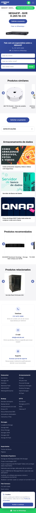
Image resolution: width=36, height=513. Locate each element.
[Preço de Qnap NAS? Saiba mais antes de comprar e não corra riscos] (18, 206)
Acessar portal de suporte (18, 358)
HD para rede (23, 380)
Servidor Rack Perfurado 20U (15, 295)
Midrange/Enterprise (7, 391)
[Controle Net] (5, 3)
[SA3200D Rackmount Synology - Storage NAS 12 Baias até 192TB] (15, 245)
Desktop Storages (24, 388)
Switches (3, 383)
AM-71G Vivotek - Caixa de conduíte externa (15, 107)
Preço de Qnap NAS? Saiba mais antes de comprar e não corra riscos (17, 219)
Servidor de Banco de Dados (12, 193)
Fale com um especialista (25, 8)
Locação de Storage (7, 425)
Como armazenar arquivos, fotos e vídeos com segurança (17, 167)
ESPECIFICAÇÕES (9, 129)
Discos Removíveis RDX (8, 411)
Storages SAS (5, 435)
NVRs (20, 406)
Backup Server (5, 404)
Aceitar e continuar (18, 504)
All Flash (21, 393)
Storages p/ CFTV (24, 404)
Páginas (3, 452)
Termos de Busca (6, 449)
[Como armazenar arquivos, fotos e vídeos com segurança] (18, 155)
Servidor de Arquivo (7, 401)
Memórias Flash (5, 385)
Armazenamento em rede (8, 406)
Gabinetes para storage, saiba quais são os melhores (16, 468)
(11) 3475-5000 (18, 316)
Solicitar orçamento (18, 21)
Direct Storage (5, 430)
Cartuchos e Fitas (6, 417)
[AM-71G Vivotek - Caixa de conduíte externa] (15, 94)
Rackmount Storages (25, 385)
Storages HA (4, 380)
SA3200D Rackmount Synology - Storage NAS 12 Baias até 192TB (15, 258)
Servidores (4, 378)
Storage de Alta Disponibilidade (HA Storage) (14, 459)
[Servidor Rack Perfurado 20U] (15, 283)
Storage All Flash (6, 438)
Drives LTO (4, 409)
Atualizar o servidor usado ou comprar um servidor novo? (18, 479)
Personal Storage (24, 383)
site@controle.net (18, 337)
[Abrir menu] (33, 3)
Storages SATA (5, 432)
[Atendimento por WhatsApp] (28, 3)
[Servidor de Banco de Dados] (18, 182)
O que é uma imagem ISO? (9, 461)
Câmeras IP (22, 409)
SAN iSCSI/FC (5, 388)
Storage (21, 378)
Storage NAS (5, 427)
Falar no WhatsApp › (18, 26)
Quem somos (5, 489)
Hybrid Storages (24, 391)
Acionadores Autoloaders (8, 414)
